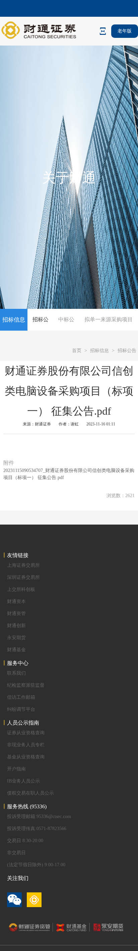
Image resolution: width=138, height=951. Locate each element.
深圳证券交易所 (23, 577)
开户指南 (16, 768)
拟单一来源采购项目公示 (108, 330)
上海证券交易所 (23, 565)
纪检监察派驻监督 (26, 685)
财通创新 (16, 625)
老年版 (125, 30)
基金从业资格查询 (26, 756)
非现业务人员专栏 (26, 744)
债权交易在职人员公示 (30, 793)
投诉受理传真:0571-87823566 (36, 828)
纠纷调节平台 (21, 709)
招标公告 (40, 330)
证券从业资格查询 (26, 732)
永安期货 (16, 637)
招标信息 (99, 350)
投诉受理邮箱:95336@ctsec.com (39, 816)
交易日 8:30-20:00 (25, 840)
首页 (76, 350)
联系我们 (16, 673)
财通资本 (16, 601)
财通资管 (16, 613)
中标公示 (66, 330)
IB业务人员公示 (23, 781)
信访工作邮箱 (21, 697)
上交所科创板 (21, 589)
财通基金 (16, 649)
